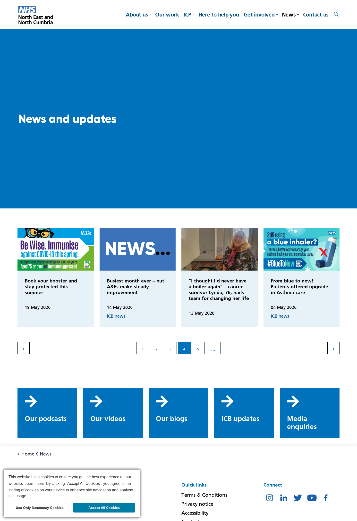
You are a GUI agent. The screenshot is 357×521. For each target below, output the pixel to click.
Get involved (259, 14)
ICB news (116, 316)
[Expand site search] (336, 14)
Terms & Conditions (204, 495)
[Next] (333, 348)
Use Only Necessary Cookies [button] (40, 508)
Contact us (316, 14)
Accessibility (194, 513)
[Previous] (23, 348)
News (289, 14)
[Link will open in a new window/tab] (270, 497)
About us (137, 14)
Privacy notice (197, 504)
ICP (187, 14)
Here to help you (218, 14)
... (213, 349)
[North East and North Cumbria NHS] (36, 15)
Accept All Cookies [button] (104, 508)
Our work (167, 14)
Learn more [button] (34, 483)
